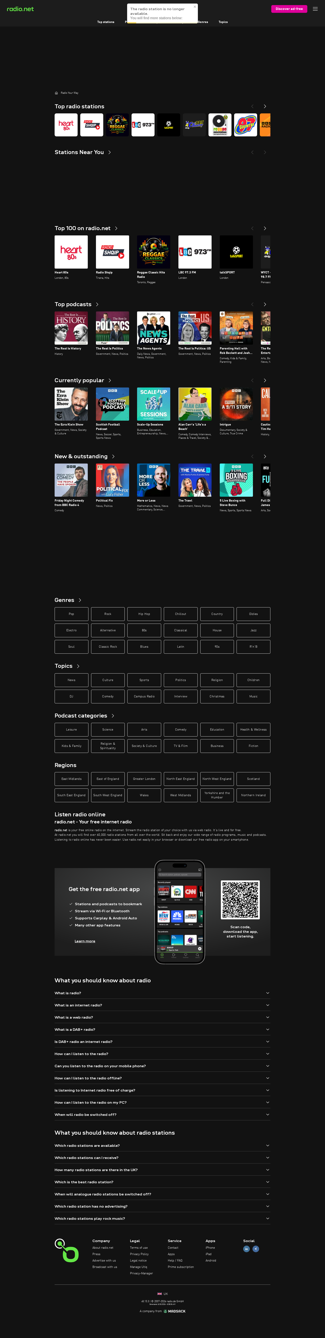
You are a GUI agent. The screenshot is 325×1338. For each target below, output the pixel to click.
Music (253, 696)
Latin (180, 646)
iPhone (210, 1247)
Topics (223, 22)
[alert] (162, 13)
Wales (144, 795)
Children (253, 680)
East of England (108, 779)
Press (96, 1254)
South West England (107, 795)
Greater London (144, 779)
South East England (71, 795)
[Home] (56, 93)
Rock (107, 614)
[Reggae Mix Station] (219, 124)
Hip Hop (144, 614)
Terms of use (139, 1247)
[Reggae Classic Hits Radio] (117, 124)
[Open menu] (315, 8)
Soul (71, 646)
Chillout (180, 614)
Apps (171, 1254)
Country (217, 614)
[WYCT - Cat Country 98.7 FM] (194, 124)
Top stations (105, 22)
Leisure (71, 729)
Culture (107, 680)
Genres (203, 22)
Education (217, 729)
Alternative (108, 630)
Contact (173, 1247)
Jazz (253, 630)
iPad (209, 1254)
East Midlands (71, 779)
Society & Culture (144, 746)
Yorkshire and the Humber (217, 795)
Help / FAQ (175, 1260)
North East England (180, 779)
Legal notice (138, 1260)
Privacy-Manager (141, 1273)
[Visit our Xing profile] (256, 1249)
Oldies (253, 614)
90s (217, 646)
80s (144, 630)
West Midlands (180, 795)
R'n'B (254, 646)
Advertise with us (104, 1260)
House (217, 630)
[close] (195, 6)
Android (211, 1260)
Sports (144, 680)
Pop (71, 614)
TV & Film (181, 746)
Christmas (217, 696)
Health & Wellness (253, 729)
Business (217, 746)
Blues (144, 646)
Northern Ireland (253, 795)
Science (107, 729)
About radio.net (102, 1247)
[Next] (265, 104)
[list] (162, 124)
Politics (180, 680)
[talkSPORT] (168, 124)
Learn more (85, 941)
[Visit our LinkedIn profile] (246, 1249)
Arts (144, 729)
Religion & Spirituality (108, 746)
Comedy (107, 696)
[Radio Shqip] (91, 124)
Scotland (253, 779)
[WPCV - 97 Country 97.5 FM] (245, 124)
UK (165, 1294)
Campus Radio (144, 696)
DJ (71, 696)
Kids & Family (72, 746)
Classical (180, 630)
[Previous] (252, 104)
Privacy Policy (139, 1254)
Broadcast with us (104, 1267)
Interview (180, 696)
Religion (217, 680)
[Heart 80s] (66, 124)
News (71, 680)
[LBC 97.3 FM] (143, 124)
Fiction (253, 746)
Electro (71, 630)
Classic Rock (108, 646)
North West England (217, 779)
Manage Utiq (138, 1267)
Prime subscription (181, 1267)
